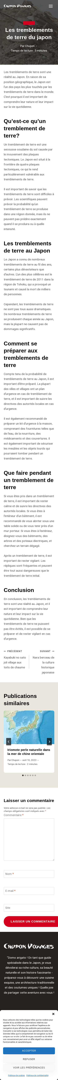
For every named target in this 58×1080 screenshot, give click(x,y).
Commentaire (14, 815)
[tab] (23, 775)
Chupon (30, 46)
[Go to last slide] (8, 741)
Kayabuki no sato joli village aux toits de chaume (15, 659)
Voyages (29, 23)
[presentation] (29, 727)
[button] (53, 1013)
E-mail (10, 891)
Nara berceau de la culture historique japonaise (43, 662)
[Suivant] (49, 741)
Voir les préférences (29, 1067)
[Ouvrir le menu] (50, 6)
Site (7, 908)
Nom (9, 873)
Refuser (29, 1059)
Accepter (29, 1050)
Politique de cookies (16, 1075)
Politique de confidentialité (37, 1075)
